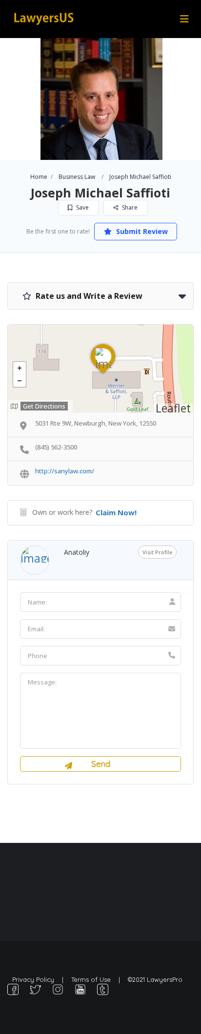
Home (38, 177)
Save (82, 207)
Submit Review (141, 231)
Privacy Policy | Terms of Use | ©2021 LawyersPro (97, 979)
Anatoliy (76, 552)
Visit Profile (157, 552)
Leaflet (173, 408)
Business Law (77, 177)
